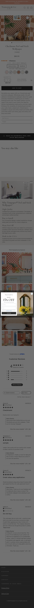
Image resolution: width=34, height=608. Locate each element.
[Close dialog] (32, 294)
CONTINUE (9, 313)
